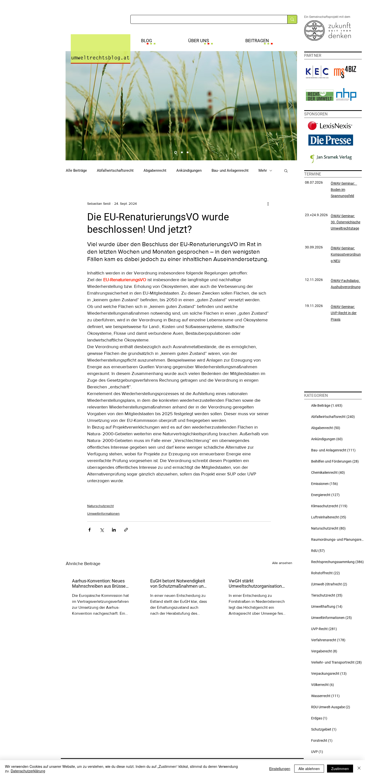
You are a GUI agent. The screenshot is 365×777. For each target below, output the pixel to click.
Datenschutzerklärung (28, 770)
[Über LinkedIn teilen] (113, 529)
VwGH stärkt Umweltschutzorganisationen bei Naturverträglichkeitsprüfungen (257, 583)
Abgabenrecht (155, 170)
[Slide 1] (175, 152)
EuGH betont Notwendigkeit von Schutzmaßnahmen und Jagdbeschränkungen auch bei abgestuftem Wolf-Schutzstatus (178, 583)
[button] (286, 170)
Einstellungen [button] (279, 768)
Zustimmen (340, 768)
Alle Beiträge (76, 170)
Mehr (262, 170)
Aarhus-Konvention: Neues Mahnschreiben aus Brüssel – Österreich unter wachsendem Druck (99, 583)
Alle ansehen (282, 563)
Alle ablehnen (309, 768)
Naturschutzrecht (100, 506)
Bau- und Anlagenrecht (230, 170)
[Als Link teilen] (126, 529)
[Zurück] (72, 105)
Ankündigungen (189, 170)
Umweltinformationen (103, 513)
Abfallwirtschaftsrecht (115, 170)
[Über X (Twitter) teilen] (101, 529)
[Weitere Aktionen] (268, 203)
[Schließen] (359, 768)
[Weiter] (290, 105)
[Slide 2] (181, 152)
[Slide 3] (187, 152)
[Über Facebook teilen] (89, 529)
